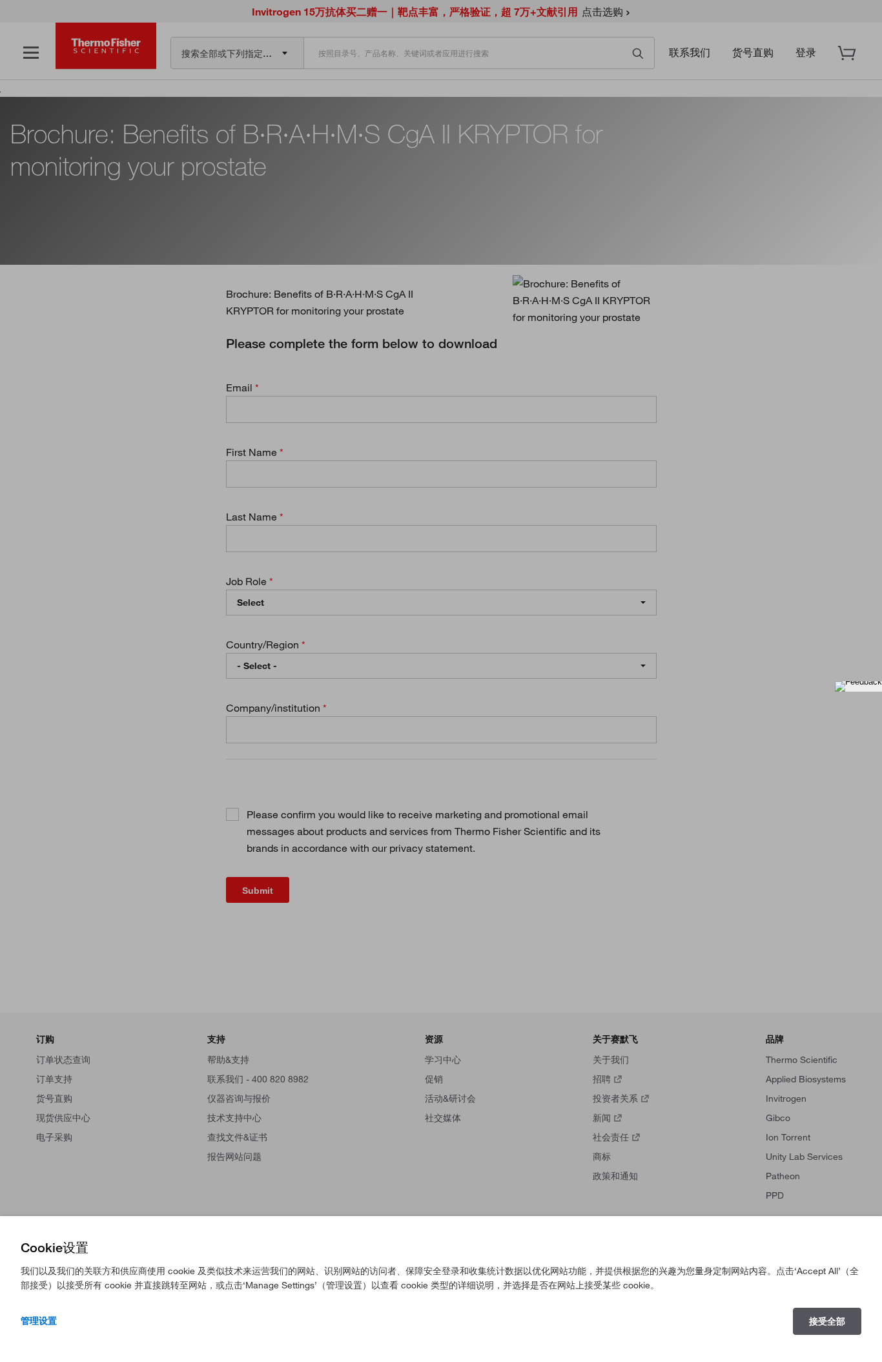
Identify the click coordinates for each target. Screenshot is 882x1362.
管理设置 (39, 1320)
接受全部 (827, 1321)
